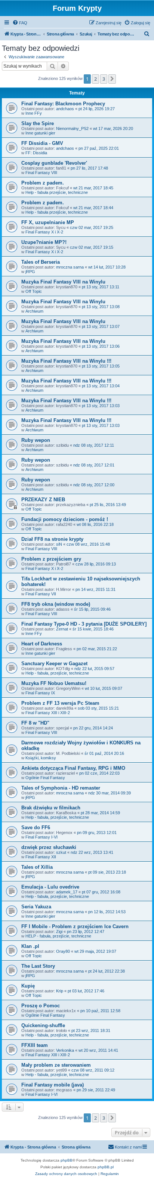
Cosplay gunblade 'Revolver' (54, 163)
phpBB (67, 1160)
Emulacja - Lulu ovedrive (50, 887)
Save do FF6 (35, 827)
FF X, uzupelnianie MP (47, 222)
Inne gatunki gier (40, 133)
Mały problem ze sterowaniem (56, 1065)
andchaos (65, 108)
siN (59, 544)
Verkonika (65, 1050)
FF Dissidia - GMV (42, 143)
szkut (61, 852)
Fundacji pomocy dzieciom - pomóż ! (64, 519)
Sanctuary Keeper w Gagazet (54, 663)
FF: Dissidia (36, 153)
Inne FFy (33, 113)
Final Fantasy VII (40, 594)
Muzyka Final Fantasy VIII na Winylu (63, 282)
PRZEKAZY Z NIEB (43, 499)
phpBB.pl (106, 1167)
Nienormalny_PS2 (72, 128)
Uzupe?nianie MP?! (44, 242)
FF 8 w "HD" (35, 723)
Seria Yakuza (36, 906)
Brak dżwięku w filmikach (50, 807)
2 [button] (95, 78)
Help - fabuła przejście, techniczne (56, 192)
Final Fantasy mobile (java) (52, 1085)
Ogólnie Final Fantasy (45, 777)
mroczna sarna (70, 267)
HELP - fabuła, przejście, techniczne (58, 936)
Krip (59, 991)
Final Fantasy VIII (41, 172)
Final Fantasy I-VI (41, 837)
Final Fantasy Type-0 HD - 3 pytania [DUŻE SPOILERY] (84, 624)
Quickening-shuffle (43, 1025)
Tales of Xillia (37, 867)
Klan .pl (30, 946)
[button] (112, 78)
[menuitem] (19, 22)
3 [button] (103, 78)
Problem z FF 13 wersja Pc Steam (60, 703)
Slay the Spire (37, 123)
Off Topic (33, 291)
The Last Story (38, 966)
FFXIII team (34, 1045)
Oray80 (63, 951)
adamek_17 (66, 892)
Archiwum (34, 311)
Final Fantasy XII (40, 857)
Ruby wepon (35, 440)
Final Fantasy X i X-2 (44, 232)
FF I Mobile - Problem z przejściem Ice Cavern (75, 926)
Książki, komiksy (40, 758)
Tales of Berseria (40, 262)
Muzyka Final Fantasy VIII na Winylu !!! (66, 361)
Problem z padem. (42, 183)
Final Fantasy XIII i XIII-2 (47, 712)
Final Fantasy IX (40, 693)
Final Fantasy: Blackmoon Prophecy (63, 103)
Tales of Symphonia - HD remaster (60, 788)
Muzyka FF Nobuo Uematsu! (53, 683)
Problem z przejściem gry (51, 559)
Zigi (59, 931)
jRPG (30, 271)
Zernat (62, 629)
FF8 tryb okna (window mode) (55, 604)
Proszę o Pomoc (40, 1005)
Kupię (28, 986)
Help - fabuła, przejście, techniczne (57, 673)
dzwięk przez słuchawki (48, 847)
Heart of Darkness (41, 644)
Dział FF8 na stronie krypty (52, 539)
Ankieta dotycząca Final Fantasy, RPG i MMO (73, 768)
